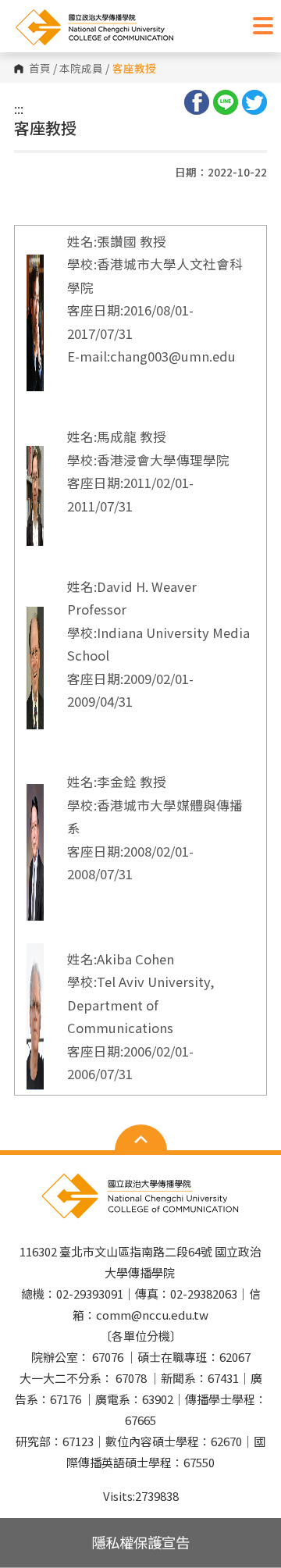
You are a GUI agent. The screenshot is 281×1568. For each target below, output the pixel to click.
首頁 (40, 68)
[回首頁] (129, 27)
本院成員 (81, 68)
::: (18, 108)
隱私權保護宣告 (140, 1542)
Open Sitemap (141, 1139)
